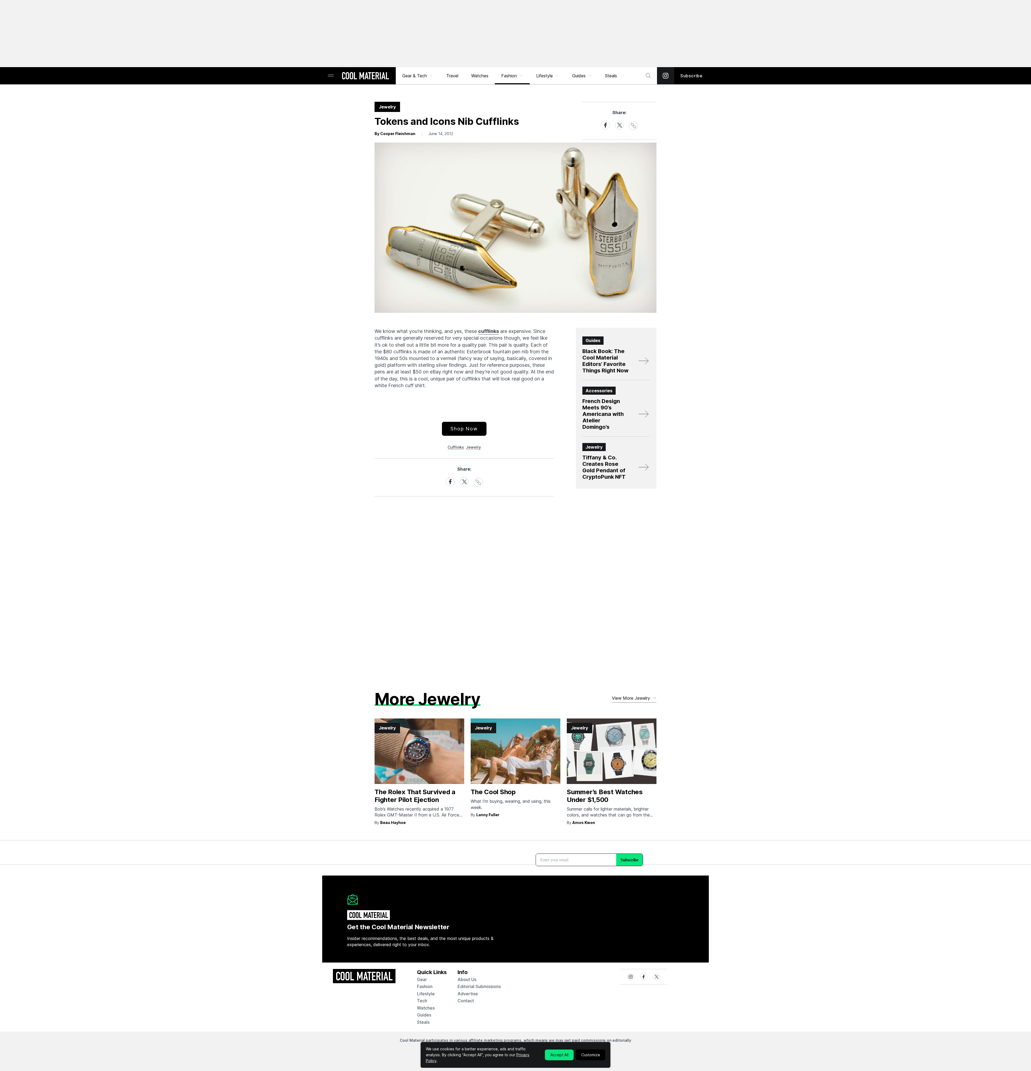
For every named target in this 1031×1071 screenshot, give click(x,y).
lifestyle (426, 993)
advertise (468, 993)
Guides (579, 75)
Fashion (509, 75)
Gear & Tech (414, 75)
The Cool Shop (493, 792)
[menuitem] (418, 75)
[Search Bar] (648, 75)
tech (422, 1000)
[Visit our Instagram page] (665, 75)
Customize (590, 1054)
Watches (479, 75)
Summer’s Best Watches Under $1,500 (605, 796)
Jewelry (473, 447)
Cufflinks (456, 447)
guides (424, 1015)
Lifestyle (544, 75)
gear (422, 979)
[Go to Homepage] (365, 76)
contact (466, 1000)
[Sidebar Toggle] (330, 76)
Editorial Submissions (479, 986)
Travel (452, 75)
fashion (425, 986)
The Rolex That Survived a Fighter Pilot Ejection (415, 796)
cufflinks (488, 331)
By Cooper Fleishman (395, 133)
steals (611, 75)
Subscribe (691, 75)
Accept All (559, 1054)
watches (426, 1008)
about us (467, 979)
